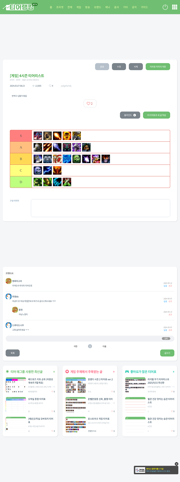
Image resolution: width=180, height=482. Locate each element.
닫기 (176, 464)
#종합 (36, 403)
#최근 (46, 386)
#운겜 (109, 403)
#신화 (102, 403)
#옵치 (38, 426)
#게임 (90, 403)
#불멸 (97, 403)
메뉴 (174, 7)
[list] (90, 159)
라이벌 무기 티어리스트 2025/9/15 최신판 (158, 380)
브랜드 (97, 7)
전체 (70, 7)
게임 (78, 7)
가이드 (144, 7)
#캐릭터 (51, 386)
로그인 (165, 7)
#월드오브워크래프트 (30, 79)
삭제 (136, 66)
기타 (125, 7)
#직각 (99, 422)
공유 (102, 66)
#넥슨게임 (32, 426)
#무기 (164, 386)
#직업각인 (105, 422)
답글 (165, 285)
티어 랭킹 (18, 7)
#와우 (18, 79)
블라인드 (128, 115)
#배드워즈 (39, 386)
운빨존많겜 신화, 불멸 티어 (100, 399)
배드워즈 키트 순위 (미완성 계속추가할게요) (40, 380)
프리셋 (59, 7)
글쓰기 (167, 353)
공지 (134, 7)
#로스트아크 (92, 422)
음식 (116, 7)
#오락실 (31, 403)
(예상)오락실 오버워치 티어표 (40, 420)
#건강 (150, 406)
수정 (119, 66)
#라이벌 (151, 386)
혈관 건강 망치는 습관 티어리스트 (161, 400)
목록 (12, 353)
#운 (105, 403)
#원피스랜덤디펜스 (101, 383)
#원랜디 (91, 383)
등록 (166, 338)
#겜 (93, 403)
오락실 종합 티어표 (37, 399)
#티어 (12, 79)
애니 (107, 7)
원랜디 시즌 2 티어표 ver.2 (100, 379)
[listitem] (90, 135)
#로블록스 (32, 386)
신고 (170, 285)
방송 (87, 7)
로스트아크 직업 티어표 (98, 418)
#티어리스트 (170, 386)
